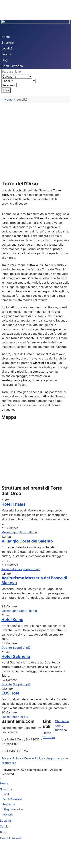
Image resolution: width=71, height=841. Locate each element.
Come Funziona (12, 66)
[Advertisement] (35, 140)
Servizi (6, 54)
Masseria (8, 814)
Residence (9, 804)
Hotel (6, 794)
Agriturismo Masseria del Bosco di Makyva (34, 580)
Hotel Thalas (13, 504)
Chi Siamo (62, 721)
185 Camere (9, 528)
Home (5, 37)
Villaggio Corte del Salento (27, 541)
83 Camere (9, 643)
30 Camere (9, 712)
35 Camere (9, 680)
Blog (4, 60)
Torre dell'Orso (11, 569)
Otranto (6, 647)
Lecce (5, 717)
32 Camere (9, 606)
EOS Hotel (11, 693)
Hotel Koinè (12, 619)
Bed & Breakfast (12, 799)
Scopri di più (28, 532)
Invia (6, 90)
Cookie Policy (33, 758)
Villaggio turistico (13, 809)
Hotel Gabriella (15, 656)
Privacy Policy (11, 758)
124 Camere (9, 565)
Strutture (7, 42)
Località (6, 48)
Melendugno (9, 532)
